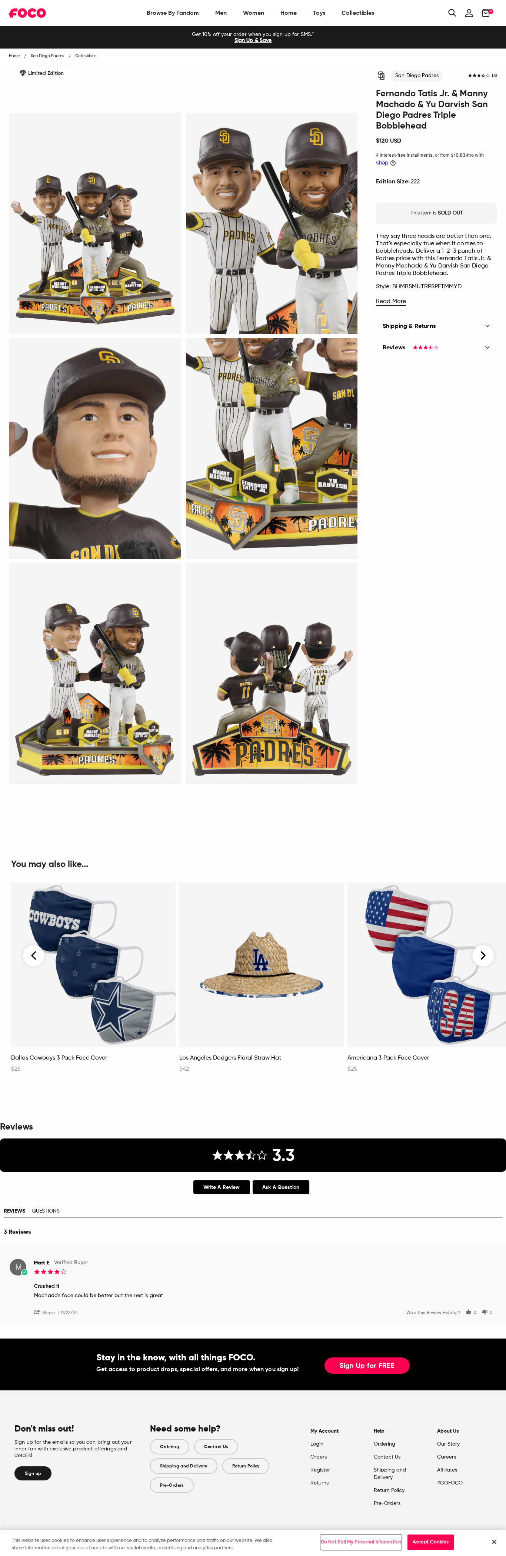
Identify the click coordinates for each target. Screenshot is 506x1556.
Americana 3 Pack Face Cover (388, 1058)
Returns (319, 1483)
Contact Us (216, 1446)
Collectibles (358, 12)
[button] (47, 1312)
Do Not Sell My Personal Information (361, 1542)
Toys (319, 12)
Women (253, 12)
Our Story (448, 1444)
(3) (494, 76)
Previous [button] (34, 955)
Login (316, 1444)
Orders (318, 1457)
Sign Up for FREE (367, 1366)
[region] (253, 1543)
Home (288, 12)
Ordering (169, 1446)
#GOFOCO (450, 1483)
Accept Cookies (431, 1542)
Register (320, 1470)
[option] (253, 37)
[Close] (494, 1542)
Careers (446, 1457)
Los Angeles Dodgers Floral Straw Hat (230, 1058)
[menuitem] (173, 13)
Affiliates (447, 1470)
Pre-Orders (172, 1485)
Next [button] (483, 955)
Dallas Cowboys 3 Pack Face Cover (59, 1058)
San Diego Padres (417, 75)
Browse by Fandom (173, 12)
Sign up (33, 1473)
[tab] (221, 1187)
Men (221, 12)
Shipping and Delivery (183, 1466)
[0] (483, 13)
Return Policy (246, 1466)
